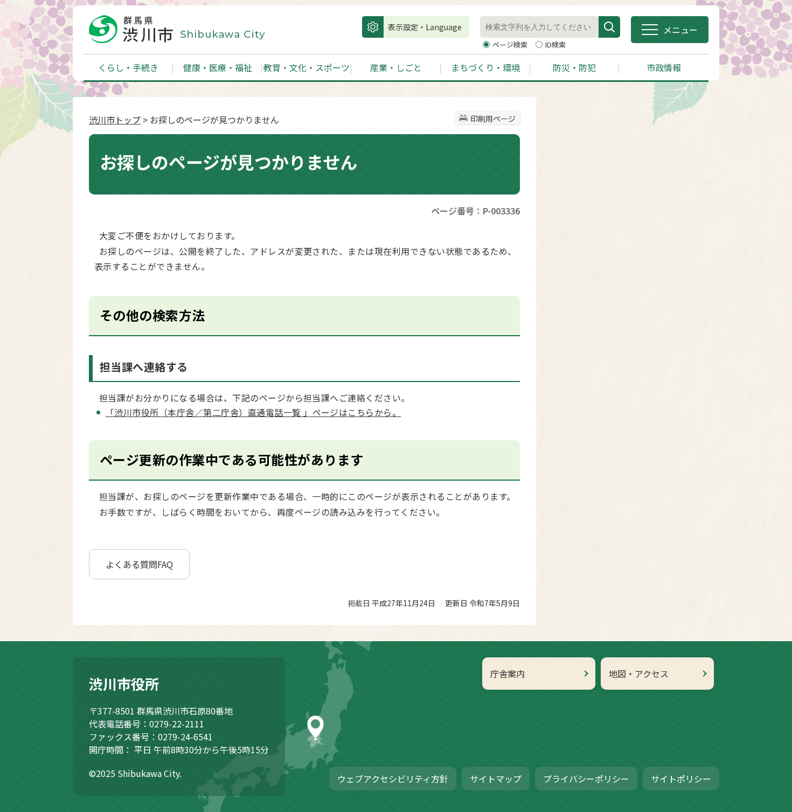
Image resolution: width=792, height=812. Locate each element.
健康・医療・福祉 (217, 67)
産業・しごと (396, 67)
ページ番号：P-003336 (475, 210)
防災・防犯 (574, 67)
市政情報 (664, 67)
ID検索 (555, 44)
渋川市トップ (115, 119)
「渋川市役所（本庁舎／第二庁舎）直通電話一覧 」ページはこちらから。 (253, 412)
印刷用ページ (493, 118)
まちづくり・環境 (485, 67)
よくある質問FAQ (139, 564)
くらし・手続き (128, 67)
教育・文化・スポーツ (306, 67)
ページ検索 (510, 44)
